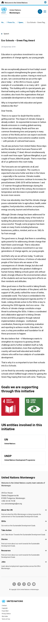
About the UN (7, 510)
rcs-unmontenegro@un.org (11, 504)
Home (3, 22)
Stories (4, 539)
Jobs (3, 562)
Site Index (5, 616)
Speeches (22, 22)
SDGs (3, 521)
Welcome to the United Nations (16, 3)
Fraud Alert (5, 611)
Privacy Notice (6, 613)
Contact (4, 605)
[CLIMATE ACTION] (36, 407)
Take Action (6, 530)
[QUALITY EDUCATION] (12, 407)
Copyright (5, 608)
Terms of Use (6, 619)
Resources (6, 550)
